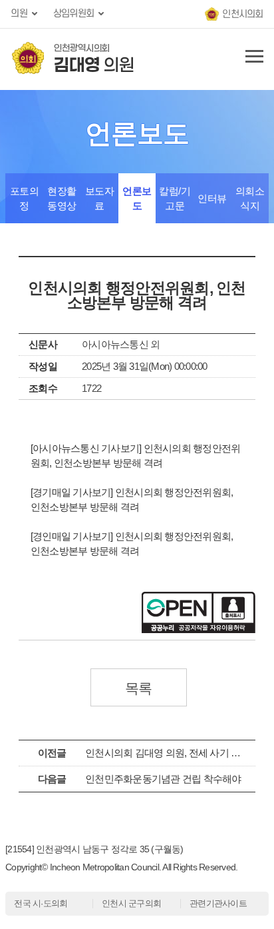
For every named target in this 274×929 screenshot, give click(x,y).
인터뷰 (212, 198)
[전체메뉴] (252, 59)
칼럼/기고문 (174, 198)
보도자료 (99, 198)
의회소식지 (250, 198)
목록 (138, 688)
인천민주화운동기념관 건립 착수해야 (163, 778)
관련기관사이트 (218, 903)
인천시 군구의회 (131, 903)
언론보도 (137, 198)
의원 (19, 13)
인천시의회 (242, 14)
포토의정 (24, 198)
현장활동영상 (61, 198)
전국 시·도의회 (40, 903)
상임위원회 (73, 13)
